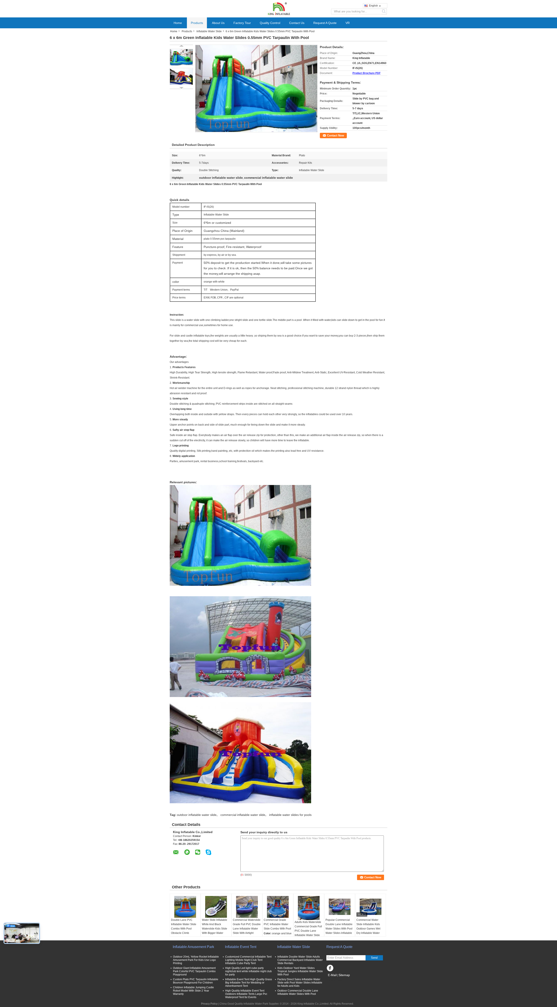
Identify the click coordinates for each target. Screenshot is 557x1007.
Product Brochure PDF (366, 73)
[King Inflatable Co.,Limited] (278, 8)
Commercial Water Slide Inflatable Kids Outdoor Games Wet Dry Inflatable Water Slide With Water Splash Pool (368, 930)
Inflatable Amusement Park (193, 947)
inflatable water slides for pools (290, 815)
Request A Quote (325, 23)
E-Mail (332, 975)
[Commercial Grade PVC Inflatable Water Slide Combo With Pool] (278, 907)
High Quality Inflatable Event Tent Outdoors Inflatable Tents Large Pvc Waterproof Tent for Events (246, 994)
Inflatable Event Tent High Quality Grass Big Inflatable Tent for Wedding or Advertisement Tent (248, 982)
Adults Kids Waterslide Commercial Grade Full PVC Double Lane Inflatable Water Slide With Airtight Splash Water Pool (308, 933)
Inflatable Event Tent (240, 947)
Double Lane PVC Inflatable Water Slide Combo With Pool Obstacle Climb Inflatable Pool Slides (183, 928)
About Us (218, 23)
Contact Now (335, 135)
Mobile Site (335, 980)
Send (374, 957)
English (373, 5)
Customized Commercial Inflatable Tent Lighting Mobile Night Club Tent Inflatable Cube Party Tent (248, 960)
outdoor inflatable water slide (196, 815)
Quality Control (270, 23)
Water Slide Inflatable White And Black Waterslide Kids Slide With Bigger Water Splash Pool (214, 928)
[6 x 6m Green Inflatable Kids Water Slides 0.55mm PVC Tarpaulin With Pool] (181, 57)
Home (178, 23)
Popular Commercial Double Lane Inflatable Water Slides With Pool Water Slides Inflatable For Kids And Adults (338, 928)
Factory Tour (242, 23)
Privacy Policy (209, 1003)
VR (348, 23)
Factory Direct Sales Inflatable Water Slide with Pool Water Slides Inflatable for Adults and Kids (299, 982)
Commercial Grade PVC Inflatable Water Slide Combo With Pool (277, 924)
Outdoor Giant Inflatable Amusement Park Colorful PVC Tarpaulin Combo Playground (194, 971)
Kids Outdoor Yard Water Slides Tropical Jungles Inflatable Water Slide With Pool (300, 971)
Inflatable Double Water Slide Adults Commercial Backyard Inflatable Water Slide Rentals (300, 960)
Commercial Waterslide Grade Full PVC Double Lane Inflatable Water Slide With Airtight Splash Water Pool (247, 928)
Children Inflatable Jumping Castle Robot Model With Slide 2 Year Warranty (193, 990)
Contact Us (296, 23)
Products (197, 23)
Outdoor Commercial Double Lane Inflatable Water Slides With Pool (297, 992)
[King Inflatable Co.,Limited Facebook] (330, 969)
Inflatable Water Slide (209, 31)
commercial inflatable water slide (242, 815)
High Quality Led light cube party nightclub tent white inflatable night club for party (248, 971)
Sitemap (344, 975)
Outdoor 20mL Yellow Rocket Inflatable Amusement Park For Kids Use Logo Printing (196, 960)
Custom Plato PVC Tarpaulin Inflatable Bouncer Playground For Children (195, 981)
